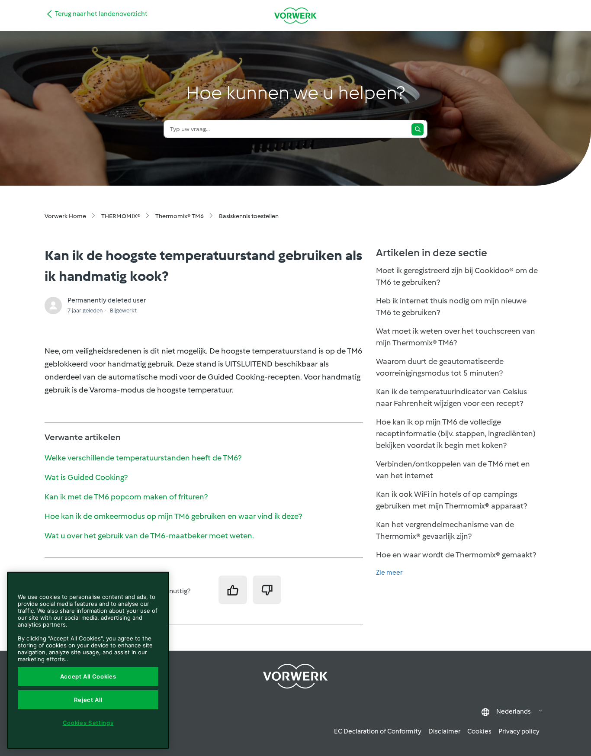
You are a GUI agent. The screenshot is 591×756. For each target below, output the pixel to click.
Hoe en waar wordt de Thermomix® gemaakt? (456, 555)
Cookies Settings (88, 722)
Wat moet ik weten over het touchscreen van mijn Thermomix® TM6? (455, 336)
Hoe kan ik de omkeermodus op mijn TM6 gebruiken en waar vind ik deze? (173, 516)
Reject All (88, 699)
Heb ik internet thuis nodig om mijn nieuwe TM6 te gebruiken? (451, 306)
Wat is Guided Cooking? (86, 477)
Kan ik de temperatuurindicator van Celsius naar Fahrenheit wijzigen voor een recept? (451, 397)
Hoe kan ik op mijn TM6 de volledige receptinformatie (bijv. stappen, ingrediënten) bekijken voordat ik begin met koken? (456, 433)
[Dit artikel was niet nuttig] (267, 590)
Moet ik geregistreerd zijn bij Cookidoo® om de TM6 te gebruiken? (457, 276)
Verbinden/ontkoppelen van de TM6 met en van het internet (453, 469)
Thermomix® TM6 (179, 216)
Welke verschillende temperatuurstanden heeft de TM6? (143, 458)
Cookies (479, 731)
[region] (88, 660)
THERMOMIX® (120, 216)
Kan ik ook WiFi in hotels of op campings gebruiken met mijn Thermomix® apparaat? (451, 500)
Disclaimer (444, 731)
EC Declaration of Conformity (377, 731)
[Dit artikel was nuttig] (232, 590)
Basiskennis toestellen (249, 216)
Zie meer (389, 572)
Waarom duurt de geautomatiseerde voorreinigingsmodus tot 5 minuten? (440, 367)
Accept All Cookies (88, 676)
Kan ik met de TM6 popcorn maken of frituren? (126, 497)
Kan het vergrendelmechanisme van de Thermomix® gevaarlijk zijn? (445, 530)
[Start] (295, 15)
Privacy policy (519, 731)
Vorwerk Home (65, 216)
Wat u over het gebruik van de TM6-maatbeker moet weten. (149, 535)
